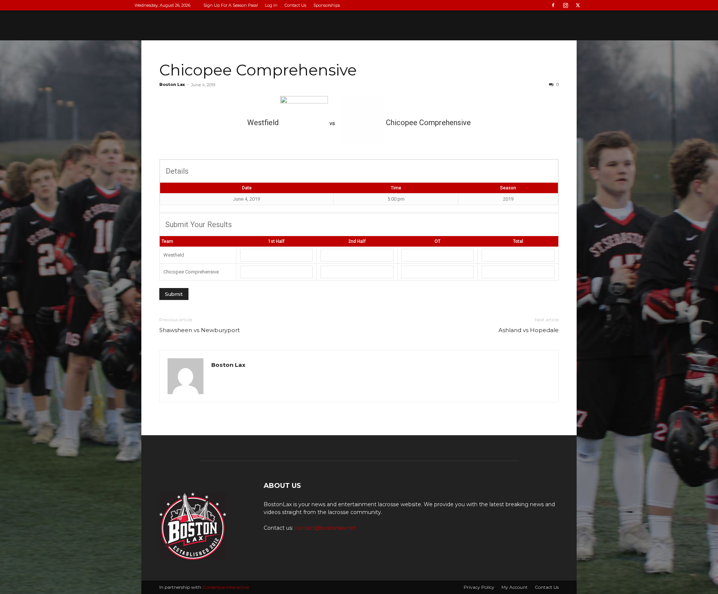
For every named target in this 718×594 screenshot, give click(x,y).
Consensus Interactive (225, 587)
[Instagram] (565, 5)
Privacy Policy (479, 587)
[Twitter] (577, 5)
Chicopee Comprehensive (258, 70)
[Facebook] (553, 5)
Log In (271, 5)
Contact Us (295, 5)
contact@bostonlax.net (325, 528)
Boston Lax (172, 84)
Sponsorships (326, 5)
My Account (514, 587)
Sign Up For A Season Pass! (230, 5)
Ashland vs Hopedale (528, 330)
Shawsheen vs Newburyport (199, 330)
